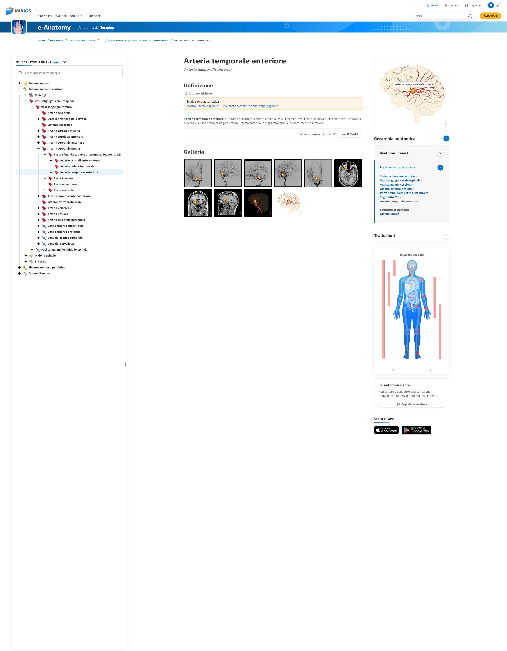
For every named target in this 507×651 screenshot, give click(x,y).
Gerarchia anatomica (395, 138)
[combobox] (439, 15)
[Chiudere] (19, 83)
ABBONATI (490, 15)
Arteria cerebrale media (396, 189)
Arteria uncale (389, 214)
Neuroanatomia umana (397, 167)
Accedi (434, 5)
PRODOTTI (45, 16)
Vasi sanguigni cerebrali (396, 184)
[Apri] (19, 89)
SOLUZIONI (78, 16)
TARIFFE (61, 16)
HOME (42, 40)
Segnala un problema (414, 404)
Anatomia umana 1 (394, 153)
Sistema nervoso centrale (398, 176)
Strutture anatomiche (81, 40)
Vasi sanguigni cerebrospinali (400, 180)
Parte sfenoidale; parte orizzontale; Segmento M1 (139, 40)
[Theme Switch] (494, 5)
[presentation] (393, 369)
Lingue (473, 5)
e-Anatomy (56, 40)
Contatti (453, 5)
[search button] (470, 15)
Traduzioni (384, 235)
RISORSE (95, 16)
